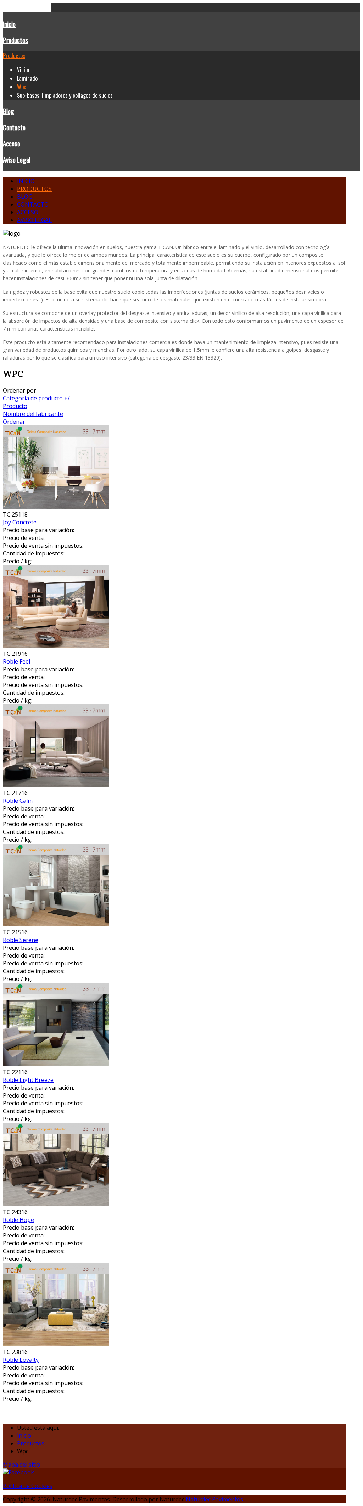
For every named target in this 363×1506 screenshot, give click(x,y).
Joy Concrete (20, 522)
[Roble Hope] (56, 1204)
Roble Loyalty (21, 1360)
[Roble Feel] (56, 646)
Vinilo (23, 70)
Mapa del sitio (21, 1464)
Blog (8, 111)
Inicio (9, 24)
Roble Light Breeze (28, 1080)
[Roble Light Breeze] (56, 1064)
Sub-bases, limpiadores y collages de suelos (65, 95)
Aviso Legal (16, 159)
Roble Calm (18, 801)
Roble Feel (16, 661)
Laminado (27, 78)
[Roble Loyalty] (56, 1344)
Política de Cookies (27, 1486)
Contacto (14, 127)
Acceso (11, 143)
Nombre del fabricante (33, 414)
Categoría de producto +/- (37, 398)
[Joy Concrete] (56, 507)
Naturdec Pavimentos (214, 1499)
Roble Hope (18, 1220)
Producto (15, 406)
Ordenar (14, 421)
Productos (15, 40)
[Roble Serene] (56, 924)
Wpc (21, 87)
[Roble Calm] (56, 785)
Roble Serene (20, 940)
